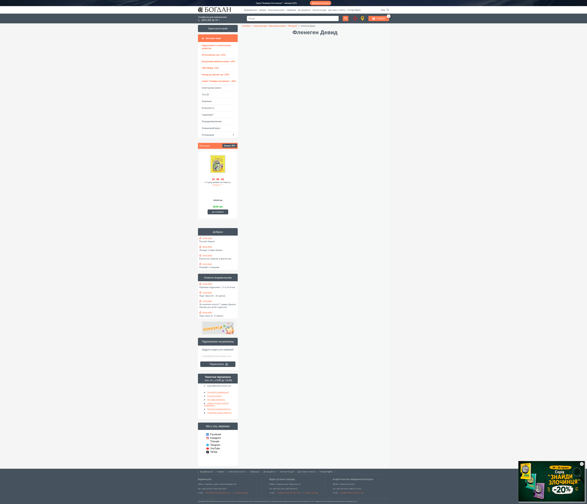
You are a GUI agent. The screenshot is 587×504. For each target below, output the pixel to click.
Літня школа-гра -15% (214, 54)
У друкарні (207, 114)
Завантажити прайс (218, 28)
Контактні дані (319, 10)
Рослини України (207, 241)
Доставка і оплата (336, 10)
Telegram (215, 445)
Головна (246, 25)
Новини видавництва (218, 277)
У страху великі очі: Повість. (218, 182)
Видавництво (250, 10)
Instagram (215, 438)
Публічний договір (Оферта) (219, 413)
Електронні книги (276, 10)
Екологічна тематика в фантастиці (215, 259)
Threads (214, 441)
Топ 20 (205, 94)
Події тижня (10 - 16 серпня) (212, 296)
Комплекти (208, 107)
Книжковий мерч (211, 128)
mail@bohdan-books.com (352, 492)
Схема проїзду (241, 492)
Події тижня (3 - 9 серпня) (211, 316)
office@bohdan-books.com (218, 492)
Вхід (383, 10)
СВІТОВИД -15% (210, 67)
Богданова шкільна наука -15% (218, 61)
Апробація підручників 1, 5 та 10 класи (217, 287)
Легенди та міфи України (210, 250)
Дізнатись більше (321, 3)
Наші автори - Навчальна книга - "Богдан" (276, 25)
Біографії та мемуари (209, 267)
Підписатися (217, 364)
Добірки (218, 232)
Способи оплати (214, 396)
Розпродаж (208, 134)
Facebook (215, 434)
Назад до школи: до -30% (215, 74)
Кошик (381, 18)
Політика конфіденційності (219, 409)
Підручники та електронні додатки (216, 47)
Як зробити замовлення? (218, 392)
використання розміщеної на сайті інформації (306, 501)
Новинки (207, 101)
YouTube (215, 448)
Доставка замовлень (216, 400)
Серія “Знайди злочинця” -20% (219, 81)
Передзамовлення (212, 121)
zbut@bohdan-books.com (289, 492)
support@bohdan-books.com (219, 386)
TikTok (213, 452)
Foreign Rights (354, 10)
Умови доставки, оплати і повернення (216, 404)
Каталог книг (213, 38)
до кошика (218, 212)
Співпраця (291, 10)
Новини (262, 10)
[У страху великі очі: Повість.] (217, 166)
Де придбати (304, 10)
